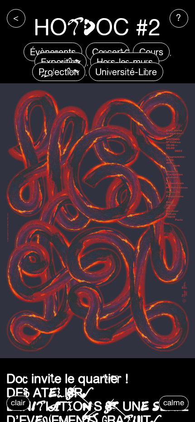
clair (18, 402)
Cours (151, 52)
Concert (107, 52)
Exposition (60, 62)
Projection (59, 72)
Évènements (53, 52)
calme (173, 402)
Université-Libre (126, 72)
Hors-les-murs (125, 62)
